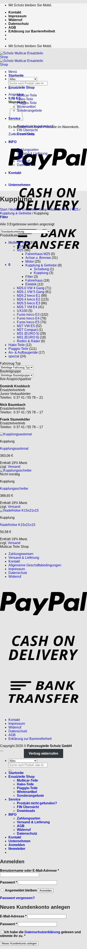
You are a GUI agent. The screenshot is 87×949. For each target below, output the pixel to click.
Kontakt (14, 12)
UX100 (22, 311)
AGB (12, 27)
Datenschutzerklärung (42, 932)
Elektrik (31, 284)
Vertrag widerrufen (43, 753)
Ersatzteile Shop (21, 87)
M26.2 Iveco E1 (28, 295)
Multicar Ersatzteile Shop (28, 209)
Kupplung (41, 273)
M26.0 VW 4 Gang (30, 288)
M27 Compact (27, 329)
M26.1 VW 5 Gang (30, 292)
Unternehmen (19, 185)
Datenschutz (18, 23)
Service (14, 799)
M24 (20, 246)
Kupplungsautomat (14, 448)
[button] (16, 94)
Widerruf (15, 20)
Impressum (17, 16)
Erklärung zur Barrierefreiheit (31, 31)
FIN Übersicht (27, 130)
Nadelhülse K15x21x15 (17, 525)
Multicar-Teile (27, 95)
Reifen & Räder (28, 341)
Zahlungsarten (28, 149)
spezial (13, 356)
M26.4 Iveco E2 (28, 299)
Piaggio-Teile (27, 103)
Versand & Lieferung (32, 153)
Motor (29, 261)
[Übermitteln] (10, 770)
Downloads (25, 134)
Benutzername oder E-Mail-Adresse (29, 870)
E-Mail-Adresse (13, 916)
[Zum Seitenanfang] (1, 750)
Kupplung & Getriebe (15, 213)
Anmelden (45, 890)
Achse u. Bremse (38, 257)
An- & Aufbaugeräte (23, 352)
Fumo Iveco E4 (28, 318)
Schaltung (41, 269)
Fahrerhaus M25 (37, 254)
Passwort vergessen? (17, 898)
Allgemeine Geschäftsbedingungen (34, 565)
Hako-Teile (25, 99)
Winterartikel (26, 106)
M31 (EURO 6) (28, 337)
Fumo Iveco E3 (28, 314)
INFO (12, 142)
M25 (75, 209)
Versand (14, 466)
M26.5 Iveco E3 (28, 303)
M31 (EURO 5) (28, 333)
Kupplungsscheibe (14, 488)
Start (3, 209)
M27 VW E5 (26, 326)
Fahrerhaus (34, 280)
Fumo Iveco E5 (28, 322)
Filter (29, 276)
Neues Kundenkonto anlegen (19, 943)
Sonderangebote (29, 110)
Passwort (8, 882)
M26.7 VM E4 (27, 307)
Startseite (16, 75)
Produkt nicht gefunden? (35, 126)
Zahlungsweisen (20, 554)
